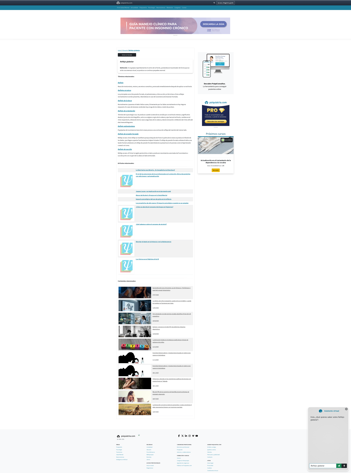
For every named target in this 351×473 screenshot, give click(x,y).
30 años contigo (211, 447)
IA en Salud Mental (123, 8)
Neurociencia (160, 8)
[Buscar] (214, 2)
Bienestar (170, 8)
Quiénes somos (211, 449)
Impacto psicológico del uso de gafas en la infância (153, 199)
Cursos (184, 8)
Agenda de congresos (183, 463)
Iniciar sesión (150, 465)
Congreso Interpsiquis (183, 460)
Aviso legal (210, 463)
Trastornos (119, 452)
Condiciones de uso (212, 470)
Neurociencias (120, 457)
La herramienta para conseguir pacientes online (214, 86)
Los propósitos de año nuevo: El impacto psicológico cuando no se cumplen (162, 203)
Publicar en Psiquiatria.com (184, 465)
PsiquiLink (179, 449)
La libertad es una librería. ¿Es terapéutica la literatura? (155, 170)
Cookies (209, 468)
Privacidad (210, 465)
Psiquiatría (143, 8)
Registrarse (150, 468)
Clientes (209, 452)
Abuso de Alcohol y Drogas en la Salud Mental (151, 195)
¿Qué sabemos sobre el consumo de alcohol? (151, 224)
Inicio (119, 50)
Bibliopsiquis (150, 454)
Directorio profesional (183, 447)
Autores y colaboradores (184, 452)
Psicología (151, 8)
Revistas (149, 457)
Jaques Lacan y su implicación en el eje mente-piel (153, 191)
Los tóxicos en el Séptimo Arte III (147, 259)
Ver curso (216, 170)
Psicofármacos (151, 452)
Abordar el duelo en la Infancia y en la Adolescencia (153, 242)
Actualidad (134, 8)
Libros (148, 459)
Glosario (125, 50)
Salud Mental (119, 454)
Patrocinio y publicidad (213, 454)
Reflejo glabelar (134, 50)
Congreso (177, 8)
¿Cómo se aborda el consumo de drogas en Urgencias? (154, 207)
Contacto (209, 457)
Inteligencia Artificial (121, 459)
